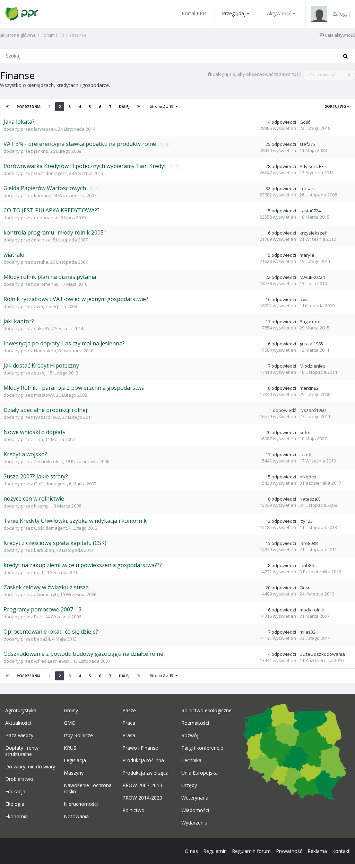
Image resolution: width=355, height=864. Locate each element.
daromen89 (46, 284)
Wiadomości (195, 810)
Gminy (71, 710)
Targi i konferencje (202, 748)
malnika (42, 240)
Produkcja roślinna (143, 760)
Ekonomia (16, 816)
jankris (41, 151)
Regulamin (215, 851)
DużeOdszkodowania (322, 654)
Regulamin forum (251, 851)
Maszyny (74, 773)
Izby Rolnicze (78, 735)
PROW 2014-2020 (142, 798)
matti (39, 572)
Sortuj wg (336, 106)
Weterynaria (194, 798)
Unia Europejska (199, 773)
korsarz (42, 195)
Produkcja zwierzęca (145, 773)
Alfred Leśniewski (52, 661)
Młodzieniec (312, 366)
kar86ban (44, 550)
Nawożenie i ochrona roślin (88, 788)
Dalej (124, 106)
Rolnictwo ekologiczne (206, 710)
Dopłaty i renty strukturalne (21, 751)
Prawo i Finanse (140, 748)
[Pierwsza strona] (7, 106)
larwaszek (45, 129)
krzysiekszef (313, 233)
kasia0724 (310, 211)
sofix (305, 432)
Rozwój (189, 735)
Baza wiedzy (19, 735)
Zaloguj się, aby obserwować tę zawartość (257, 74)
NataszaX (310, 499)
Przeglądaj (233, 13)
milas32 (307, 632)
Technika (191, 760)
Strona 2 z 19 (162, 106)
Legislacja (75, 760)
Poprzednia (29, 106)
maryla (307, 255)
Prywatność (289, 851)
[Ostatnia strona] (139, 106)
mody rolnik (312, 610)
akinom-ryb (46, 594)
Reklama (317, 851)
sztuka (41, 262)
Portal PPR (194, 13)
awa (38, 306)
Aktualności (18, 723)
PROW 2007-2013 (142, 785)
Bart (38, 617)
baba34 (42, 639)
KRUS (70, 748)
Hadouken (45, 350)
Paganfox (310, 321)
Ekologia (14, 804)
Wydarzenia (194, 823)
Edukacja (15, 791)
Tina (38, 439)
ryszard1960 (47, 417)
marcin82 (309, 388)
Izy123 (306, 521)
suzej (39, 373)
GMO (70, 723)
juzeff (306, 454)
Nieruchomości (81, 804)
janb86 (307, 565)
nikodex (308, 477)
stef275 (307, 144)
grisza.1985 (311, 344)
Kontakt (341, 851)
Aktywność (279, 13)
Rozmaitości (195, 723)
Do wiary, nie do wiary (30, 767)
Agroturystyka (20, 710)
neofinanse (46, 217)
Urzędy (189, 785)
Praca (128, 723)
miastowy (44, 395)
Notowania (76, 816)
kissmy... (43, 506)
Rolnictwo (133, 810)
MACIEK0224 (312, 277)
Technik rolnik (48, 461)
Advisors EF (311, 166)
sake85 (41, 328)
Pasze (129, 710)
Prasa (128, 735)
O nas (191, 851)
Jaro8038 (309, 543)
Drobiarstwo (19, 779)
